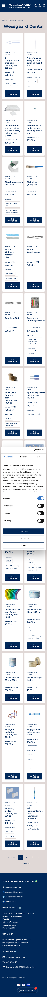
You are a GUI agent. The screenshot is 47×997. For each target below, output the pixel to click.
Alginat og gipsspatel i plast (10, 254)
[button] (3, 5)
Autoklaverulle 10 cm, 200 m (34, 610)
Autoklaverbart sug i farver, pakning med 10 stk (12, 613)
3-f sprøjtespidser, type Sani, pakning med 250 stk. (12, 63)
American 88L (34, 252)
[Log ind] (39, 5)
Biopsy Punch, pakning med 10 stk (34, 732)
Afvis (23, 545)
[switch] (40, 506)
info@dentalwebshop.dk (15, 957)
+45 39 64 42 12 (12, 962)
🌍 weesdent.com (9, 901)
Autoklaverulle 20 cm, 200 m (12, 678)
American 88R (12, 318)
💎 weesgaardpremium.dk (12, 897)
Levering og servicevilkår (12, 916)
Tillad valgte (23, 538)
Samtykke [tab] (8, 457)
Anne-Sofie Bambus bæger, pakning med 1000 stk (11, 398)
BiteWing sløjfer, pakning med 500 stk (11, 812)
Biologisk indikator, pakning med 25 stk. (11, 733)
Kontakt (5, 919)
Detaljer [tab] (23, 457)
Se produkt (12, 93)
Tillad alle (23, 531)
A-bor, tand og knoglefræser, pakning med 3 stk (34, 62)
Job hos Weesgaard (10, 922)
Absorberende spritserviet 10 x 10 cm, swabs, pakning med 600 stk (12, 130)
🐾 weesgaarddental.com (12, 892)
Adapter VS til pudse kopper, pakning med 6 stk (34, 129)
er (17, 913)
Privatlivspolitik (8, 928)
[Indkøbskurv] (44, 5)
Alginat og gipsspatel (32, 183)
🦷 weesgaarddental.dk (11, 887)
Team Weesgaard (9, 925)
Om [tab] (38, 457)
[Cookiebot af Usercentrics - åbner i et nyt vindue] (33, 450)
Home (4, 20)
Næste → (27, 863)
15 (17, 863)
